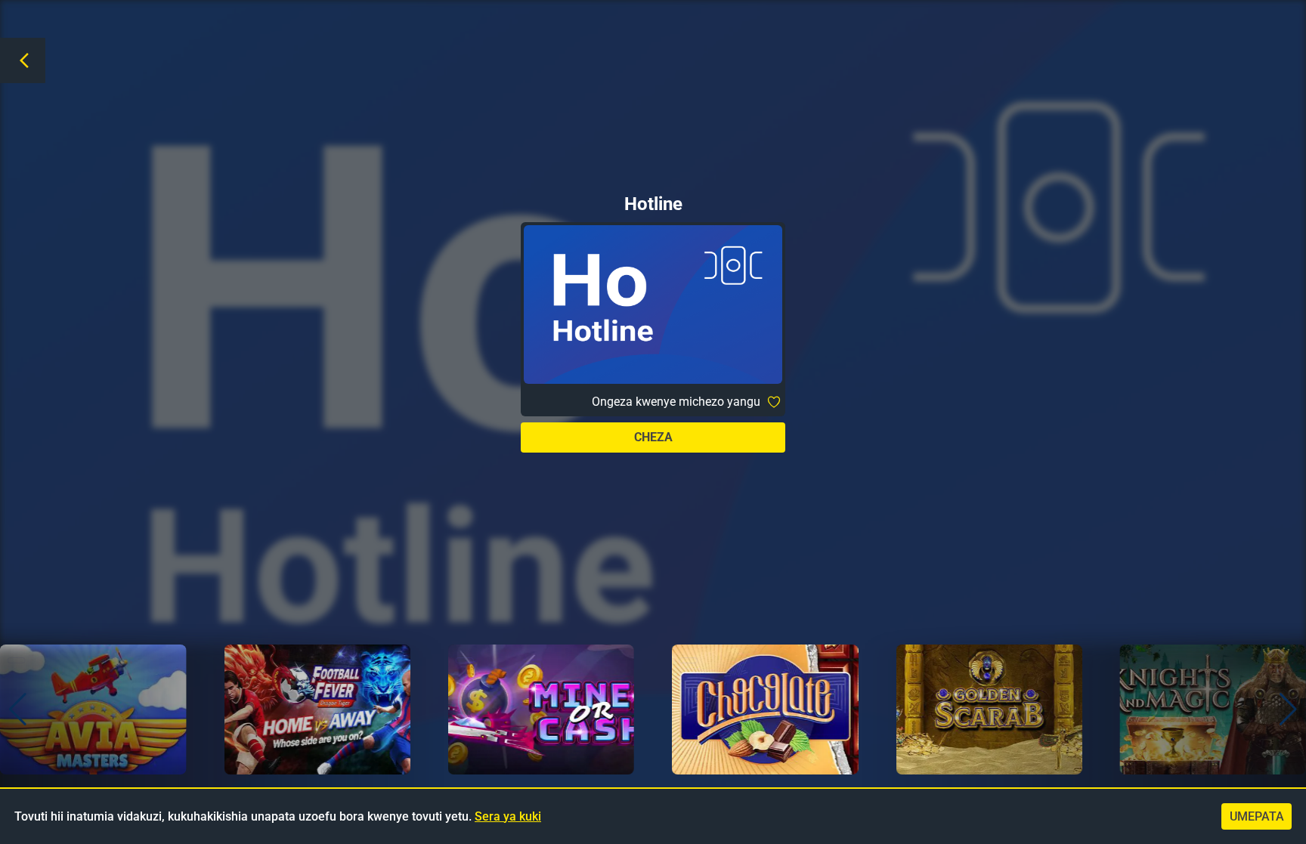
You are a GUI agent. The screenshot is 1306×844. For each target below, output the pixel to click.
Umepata (1257, 816)
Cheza (653, 437)
